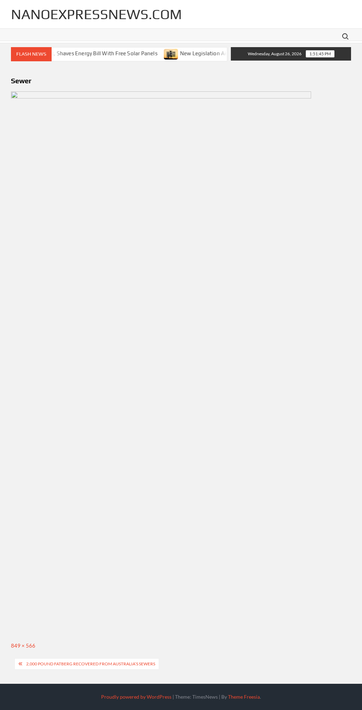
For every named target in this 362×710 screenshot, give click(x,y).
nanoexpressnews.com (96, 14)
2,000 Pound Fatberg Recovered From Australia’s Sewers (90, 663)
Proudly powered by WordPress (136, 697)
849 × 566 (23, 645)
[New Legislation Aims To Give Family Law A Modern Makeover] (164, 53)
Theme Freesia (244, 697)
